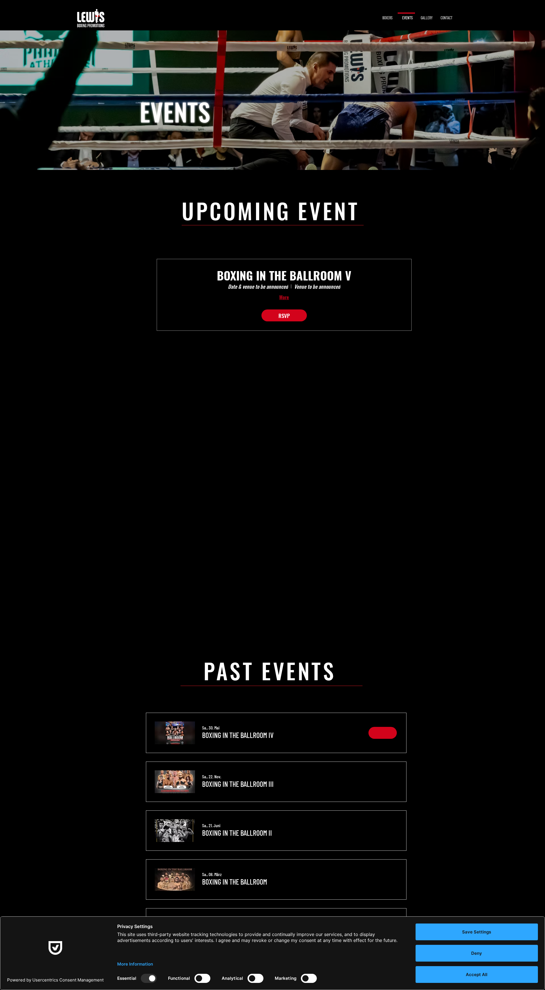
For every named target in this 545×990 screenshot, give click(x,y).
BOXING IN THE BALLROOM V (284, 275)
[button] (238, 735)
